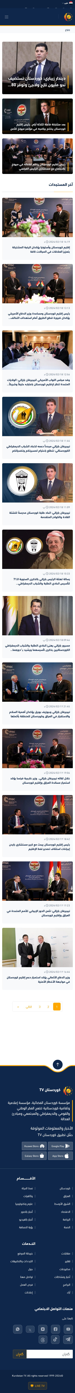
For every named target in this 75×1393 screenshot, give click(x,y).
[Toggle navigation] (6, 17)
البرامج (66, 1284)
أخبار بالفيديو (26, 1219)
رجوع (67, 29)
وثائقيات (28, 1196)
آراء (68, 1292)
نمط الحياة (27, 1188)
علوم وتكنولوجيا (24, 1203)
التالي (29, 1006)
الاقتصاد (65, 1211)
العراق (66, 1196)
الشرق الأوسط (62, 1203)
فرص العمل (26, 1284)
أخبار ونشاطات (62, 1276)
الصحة (67, 1227)
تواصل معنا (26, 1276)
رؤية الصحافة (26, 1227)
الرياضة (66, 1219)
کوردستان (65, 1188)
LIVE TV (39, 1385)
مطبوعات (65, 1269)
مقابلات (65, 1253)
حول (30, 1269)
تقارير (67, 1261)
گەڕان (19, 1354)
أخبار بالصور (27, 1211)
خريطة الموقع (25, 1253)
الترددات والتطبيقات (21, 1261)
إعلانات (29, 1292)
